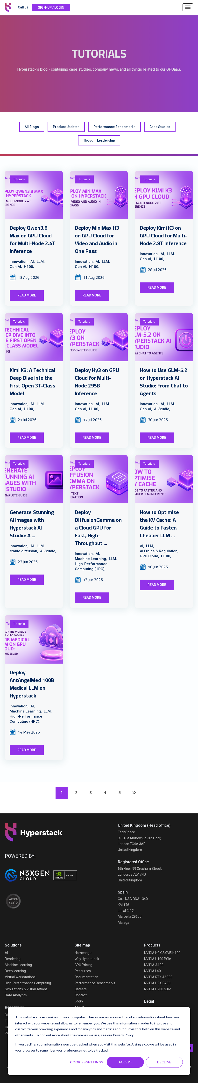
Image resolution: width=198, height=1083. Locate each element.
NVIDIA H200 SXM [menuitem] (157, 989)
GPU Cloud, (149, 556)
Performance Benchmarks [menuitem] (95, 983)
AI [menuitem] (6, 953)
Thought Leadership (99, 140)
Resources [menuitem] (83, 971)
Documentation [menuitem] (86, 977)
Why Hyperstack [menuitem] (87, 959)
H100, (29, 267)
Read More (26, 295)
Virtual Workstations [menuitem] (20, 977)
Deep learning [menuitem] (15, 971)
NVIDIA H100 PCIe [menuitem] (157, 959)
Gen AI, (16, 267)
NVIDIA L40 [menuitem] (152, 971)
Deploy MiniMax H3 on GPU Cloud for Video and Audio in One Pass (97, 239)
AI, (32, 261)
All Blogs (32, 127)
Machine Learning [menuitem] (18, 965)
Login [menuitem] (79, 1001)
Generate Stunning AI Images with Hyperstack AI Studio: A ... (32, 523)
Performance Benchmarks (114, 127)
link (34, 195)
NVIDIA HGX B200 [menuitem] (157, 983)
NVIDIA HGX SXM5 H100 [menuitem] (162, 953)
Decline (164, 1062)
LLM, (41, 261)
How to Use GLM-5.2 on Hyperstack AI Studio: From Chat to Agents (164, 381)
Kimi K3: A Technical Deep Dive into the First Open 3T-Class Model (32, 381)
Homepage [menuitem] (83, 953)
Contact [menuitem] (81, 995)
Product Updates (66, 127)
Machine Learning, (91, 559)
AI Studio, (162, 409)
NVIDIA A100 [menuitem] (153, 965)
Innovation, (19, 261)
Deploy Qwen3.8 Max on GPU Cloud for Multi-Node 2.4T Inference (32, 239)
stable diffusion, (24, 551)
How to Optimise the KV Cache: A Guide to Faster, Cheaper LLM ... (159, 523)
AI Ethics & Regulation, (159, 551)
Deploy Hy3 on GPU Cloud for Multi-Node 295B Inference (97, 381)
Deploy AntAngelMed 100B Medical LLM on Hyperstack (32, 684)
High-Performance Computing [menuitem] (28, 983)
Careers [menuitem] (81, 989)
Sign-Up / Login (51, 7)
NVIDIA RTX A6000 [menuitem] (158, 977)
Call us (23, 7)
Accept (125, 1062)
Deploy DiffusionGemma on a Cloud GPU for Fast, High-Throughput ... (98, 527)
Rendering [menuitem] (13, 959)
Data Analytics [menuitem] (16, 995)
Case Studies (159, 127)
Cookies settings (86, 1062)
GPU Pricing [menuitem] (83, 965)
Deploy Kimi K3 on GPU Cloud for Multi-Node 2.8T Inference (163, 235)
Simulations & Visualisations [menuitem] (26, 989)
